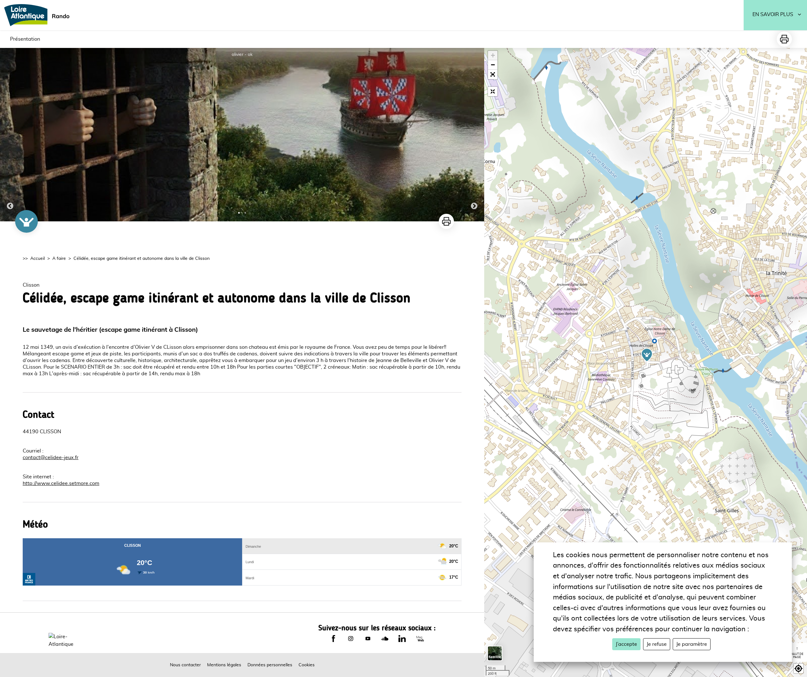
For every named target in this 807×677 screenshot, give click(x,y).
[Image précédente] (10, 134)
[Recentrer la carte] (492, 91)
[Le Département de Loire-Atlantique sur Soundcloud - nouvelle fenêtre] (384, 638)
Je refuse (657, 644)
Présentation (25, 39)
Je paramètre (691, 644)
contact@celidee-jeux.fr (50, 457)
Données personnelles (269, 665)
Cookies (307, 665)
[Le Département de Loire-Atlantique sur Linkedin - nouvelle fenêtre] (401, 638)
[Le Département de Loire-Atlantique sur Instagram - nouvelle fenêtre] (350, 638)
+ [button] (493, 55)
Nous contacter (185, 665)
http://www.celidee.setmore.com (61, 483)
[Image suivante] (474, 134)
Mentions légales (224, 665)
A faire (59, 258)
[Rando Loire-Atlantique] (39, 15)
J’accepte (626, 644)
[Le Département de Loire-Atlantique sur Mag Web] (420, 638)
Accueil (37, 258)
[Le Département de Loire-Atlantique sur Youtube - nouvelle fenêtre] (367, 638)
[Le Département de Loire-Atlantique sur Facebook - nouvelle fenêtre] (333, 638)
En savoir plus (772, 14)
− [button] (493, 65)
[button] (492, 74)
